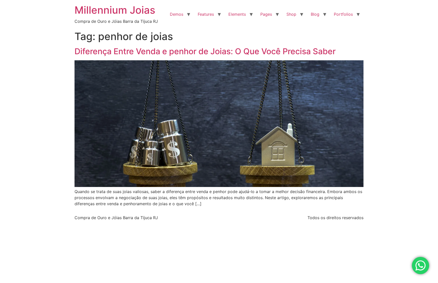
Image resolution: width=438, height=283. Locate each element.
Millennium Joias (115, 10)
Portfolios (343, 14)
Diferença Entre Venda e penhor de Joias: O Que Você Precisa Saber (205, 51)
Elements (237, 14)
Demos (176, 14)
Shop (291, 14)
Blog (315, 14)
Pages (266, 14)
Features (206, 14)
